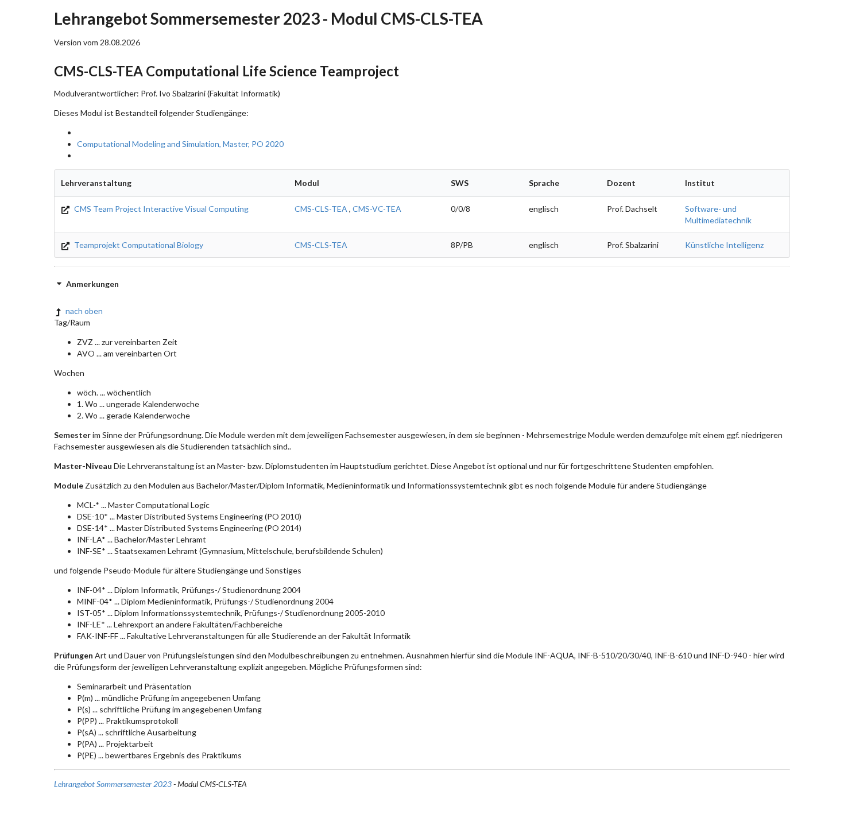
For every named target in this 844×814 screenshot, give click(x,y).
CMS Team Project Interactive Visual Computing (160, 209)
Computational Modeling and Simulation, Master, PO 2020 (180, 144)
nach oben (84, 311)
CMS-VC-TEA (377, 209)
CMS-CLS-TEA (321, 209)
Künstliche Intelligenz (724, 245)
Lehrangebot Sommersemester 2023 (113, 784)
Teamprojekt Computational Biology (137, 245)
